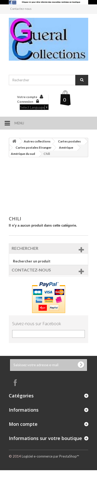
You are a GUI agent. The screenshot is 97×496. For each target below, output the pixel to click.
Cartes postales (69, 141)
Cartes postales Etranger (33, 147)
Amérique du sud (23, 154)
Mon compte (23, 424)
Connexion (25, 101)
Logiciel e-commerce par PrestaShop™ (50, 456)
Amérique (66, 147)
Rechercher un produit (31, 261)
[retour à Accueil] (14, 141)
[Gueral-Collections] (48, 39)
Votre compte (27, 97)
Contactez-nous (21, 8)
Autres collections (37, 141)
